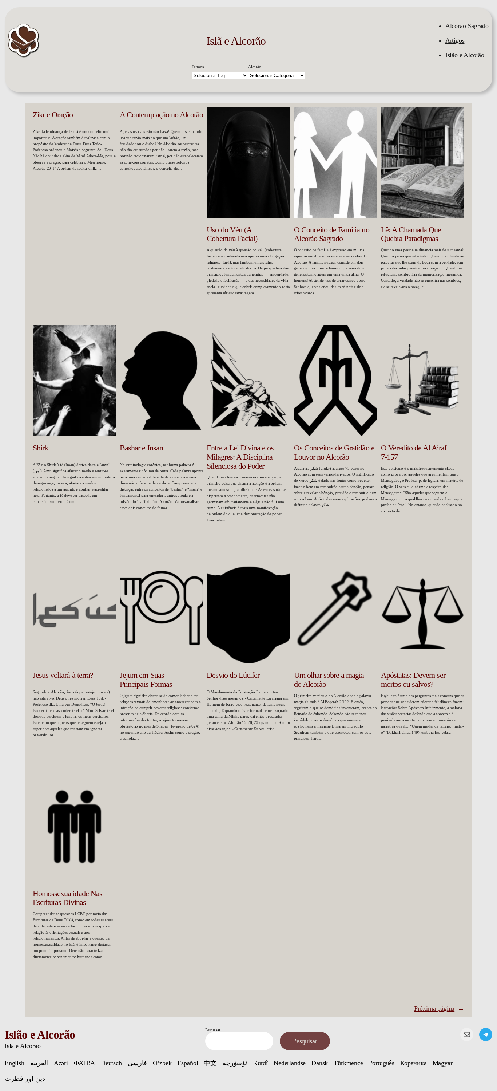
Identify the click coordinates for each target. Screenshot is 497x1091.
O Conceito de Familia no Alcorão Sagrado (331, 234)
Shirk (40, 448)
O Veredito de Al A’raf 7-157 (413, 452)
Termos (198, 66)
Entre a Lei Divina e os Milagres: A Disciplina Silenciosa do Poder (240, 457)
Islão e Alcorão (464, 55)
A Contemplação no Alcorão (161, 114)
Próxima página (439, 1008)
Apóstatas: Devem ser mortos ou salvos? (413, 680)
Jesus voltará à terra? (63, 675)
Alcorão (254, 66)
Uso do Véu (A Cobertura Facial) (232, 234)
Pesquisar (212, 1030)
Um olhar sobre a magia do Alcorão (329, 680)
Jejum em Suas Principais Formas (146, 680)
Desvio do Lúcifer (233, 675)
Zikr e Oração (53, 114)
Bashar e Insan (141, 448)
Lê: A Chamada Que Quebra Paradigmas (411, 234)
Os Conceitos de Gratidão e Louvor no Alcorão (334, 452)
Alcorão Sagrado (467, 25)
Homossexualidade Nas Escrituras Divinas (67, 898)
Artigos (455, 40)
